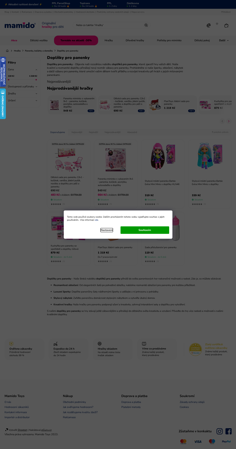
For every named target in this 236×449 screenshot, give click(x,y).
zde (96, 219)
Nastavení (107, 230)
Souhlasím (145, 230)
